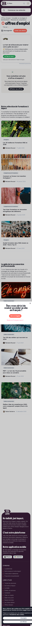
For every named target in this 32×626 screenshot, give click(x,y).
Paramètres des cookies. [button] (17, 614)
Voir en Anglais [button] (15, 316)
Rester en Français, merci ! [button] (15, 320)
